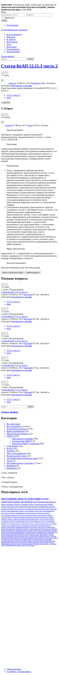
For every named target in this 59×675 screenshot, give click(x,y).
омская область (33, 536)
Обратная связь (14, 669)
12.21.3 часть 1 (13, 301)
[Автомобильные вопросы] (14, 30)
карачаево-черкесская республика (10, 541)
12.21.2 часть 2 (13, 350)
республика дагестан (36, 527)
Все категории (13, 424)
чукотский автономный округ (41, 544)
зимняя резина (19, 539)
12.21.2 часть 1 (13, 375)
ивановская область (33, 517)
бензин (46, 542)
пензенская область (21, 529)
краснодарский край (26, 509)
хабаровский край (19, 533)
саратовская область (47, 517)
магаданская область (26, 544)
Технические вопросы (17, 429)
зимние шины (27, 539)
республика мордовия (7, 533)
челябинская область (46, 507)
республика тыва (37, 538)
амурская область (46, 530)
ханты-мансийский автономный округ (26, 519)
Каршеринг (12, 468)
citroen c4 (51, 542)
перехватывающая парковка (13, 545)
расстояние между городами (21, 498)
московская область (47, 502)
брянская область (7, 519)
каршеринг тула (36, 542)
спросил (12, 83)
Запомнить (9, 18)
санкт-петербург (44, 535)
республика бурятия (22, 535)
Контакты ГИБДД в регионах (26, 443)
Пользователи (13, 49)
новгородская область (34, 530)
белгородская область (44, 529)
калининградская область (25, 513)
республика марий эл (52, 538)
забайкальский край (22, 527)
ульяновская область (42, 533)
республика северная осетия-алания (41, 539)
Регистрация (12, 25)
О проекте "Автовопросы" (19, 671)
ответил (9, 125)
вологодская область (47, 519)
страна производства (9, 507)
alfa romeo (40, 541)
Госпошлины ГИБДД (22, 441)
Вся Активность (14, 34)
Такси (9, 461)
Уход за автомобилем (16, 453)
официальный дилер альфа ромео (10, 544)
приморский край (11, 535)
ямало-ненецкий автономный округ (16, 532)
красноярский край (42, 509)
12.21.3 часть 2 (13, 95)
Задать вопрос (13, 52)
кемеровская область (45, 515)
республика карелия (13, 523)
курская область (33, 529)
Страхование (13, 446)
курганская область (33, 535)
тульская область (7, 517)
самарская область (23, 536)
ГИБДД (10, 436)
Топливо (11, 451)
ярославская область (44, 525)
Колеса (10, 448)
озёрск (24, 545)
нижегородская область (28, 507)
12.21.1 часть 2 (13, 399)
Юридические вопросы (17, 434)
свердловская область (11, 504)
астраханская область (12, 536)
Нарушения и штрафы (21, 85)
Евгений (28, 294)
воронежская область (23, 522)
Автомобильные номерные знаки (22, 458)
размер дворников (22, 501)
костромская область (13, 525)
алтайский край (42, 532)
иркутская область (8, 513)
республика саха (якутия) (29, 525)
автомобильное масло (49, 541)
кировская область (19, 517)
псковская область (52, 532)
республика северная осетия (28, 541)
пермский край (48, 511)
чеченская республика (14, 538)
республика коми (48, 527)
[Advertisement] (29, 576)
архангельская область (41, 523)
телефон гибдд (27, 504)
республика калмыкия (25, 542)
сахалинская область (27, 523)
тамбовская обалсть (32, 532)
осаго (44, 538)
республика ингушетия (7, 539)
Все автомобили (14, 426)
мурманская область (8, 522)
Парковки (11, 466)
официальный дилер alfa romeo (10, 542)
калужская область (43, 513)
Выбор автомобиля (15, 431)
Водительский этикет (17, 456)
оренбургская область (8, 527)
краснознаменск (30, 545)
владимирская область (16, 511)
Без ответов (12, 42)
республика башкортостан (11, 515)
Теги (9, 44)
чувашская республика (21, 530)
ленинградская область (44, 504)
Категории (12, 47)
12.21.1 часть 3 (13, 326)
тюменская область (43, 536)
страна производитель (9, 509)
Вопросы (11, 37)
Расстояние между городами (20, 463)
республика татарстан (33, 511)
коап (9, 98)
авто (43, 542)
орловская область (30, 533)
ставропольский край (8, 529)
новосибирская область (38, 522)
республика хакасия (26, 538)
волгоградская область (29, 515)
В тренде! (11, 39)
